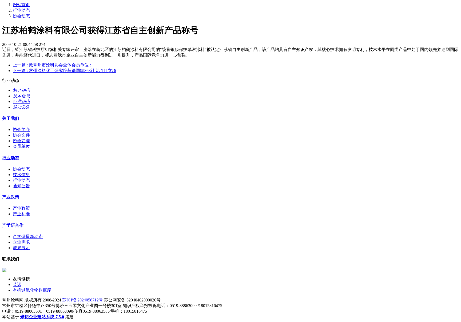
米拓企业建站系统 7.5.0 (42, 317)
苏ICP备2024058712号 (82, 300)
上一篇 (53, 65)
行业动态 (21, 10)
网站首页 (21, 4)
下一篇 (64, 70)
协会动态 (21, 16)
